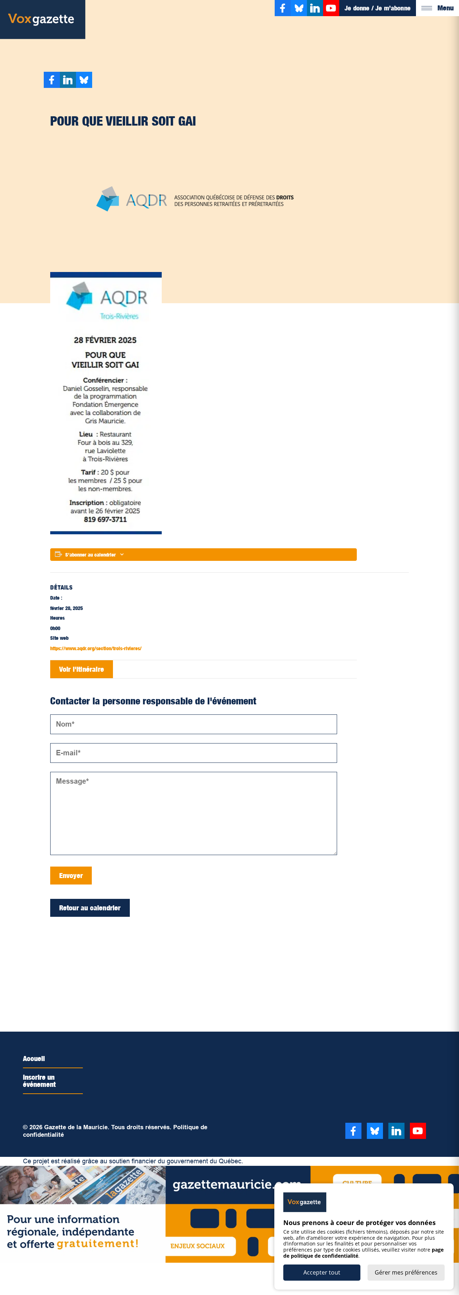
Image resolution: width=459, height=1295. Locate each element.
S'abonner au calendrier (90, 555)
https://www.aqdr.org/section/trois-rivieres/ (96, 648)
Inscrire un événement (39, 1081)
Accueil (34, 1058)
